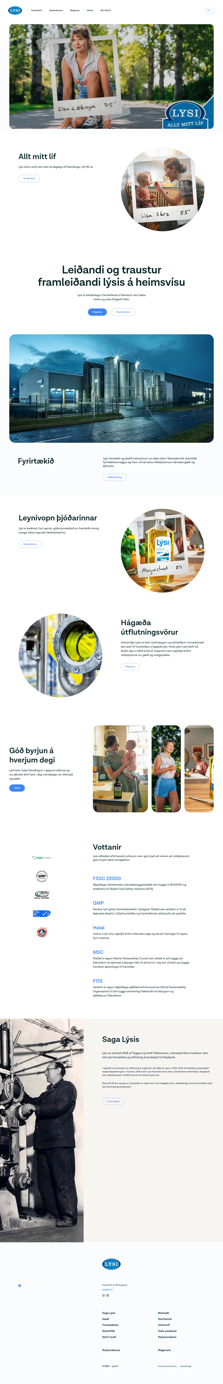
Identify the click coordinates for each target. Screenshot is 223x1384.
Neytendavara (56, 10)
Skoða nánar (29, 178)
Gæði (105, 1319)
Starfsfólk (108, 1331)
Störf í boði (109, 1337)
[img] (107, 768)
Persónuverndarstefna (167, 1366)
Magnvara (75, 10)
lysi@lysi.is (107, 1289)
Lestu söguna (113, 1101)
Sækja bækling (115, 477)
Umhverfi (164, 1325)
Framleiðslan (110, 1325)
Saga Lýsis (108, 1313)
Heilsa (90, 10)
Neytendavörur (123, 312)
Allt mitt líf (105, 10)
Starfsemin (165, 1319)
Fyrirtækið (36, 10)
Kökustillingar (185, 1366)
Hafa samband (167, 1331)
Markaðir (163, 1313)
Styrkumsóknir (167, 1337)
